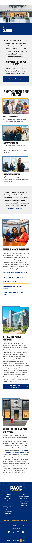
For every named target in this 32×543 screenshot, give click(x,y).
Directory (8, 496)
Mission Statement (24, 496)
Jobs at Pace (24, 505)
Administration (24, 498)
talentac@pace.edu (15, 208)
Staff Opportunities (10, 143)
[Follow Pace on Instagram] (18, 532)
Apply (8, 540)
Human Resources (10, 27)
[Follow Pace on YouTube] (23, 532)
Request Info (16, 540)
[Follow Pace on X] (13, 532)
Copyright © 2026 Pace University (16, 526)
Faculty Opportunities (11, 116)
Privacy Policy (16, 528)
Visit (24, 540)
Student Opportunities (11, 174)
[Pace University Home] (16, 489)
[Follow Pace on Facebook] (9, 532)
